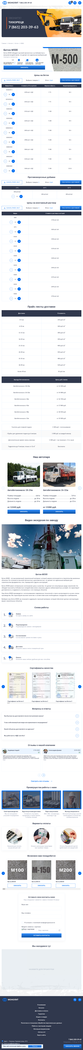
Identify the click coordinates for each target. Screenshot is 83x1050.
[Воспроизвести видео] (41, 546)
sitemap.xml (41, 1032)
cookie (24, 1046)
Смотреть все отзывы (40, 781)
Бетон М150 (36, 881)
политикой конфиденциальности (44, 922)
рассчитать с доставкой (70, 80)
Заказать (24, 67)
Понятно (34, 1046)
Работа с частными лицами (41, 1026)
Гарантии (41, 1014)
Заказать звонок (72, 1046)
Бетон (17, 43)
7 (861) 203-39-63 (25, 3)
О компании (41, 1005)
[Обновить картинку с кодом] (59, 930)
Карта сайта (41, 1035)
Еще (4, 759)
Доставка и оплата (41, 1011)
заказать (17, 885)
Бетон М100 (12, 881)
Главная (4, 43)
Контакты (41, 1020)
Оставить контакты (41, 935)
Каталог (10, 43)
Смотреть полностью (11, 57)
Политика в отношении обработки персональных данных (41, 1023)
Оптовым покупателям (42, 1029)
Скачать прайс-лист (13, 80)
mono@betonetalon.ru (13, 1043)
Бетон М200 (60, 881)
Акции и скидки (41, 1017)
